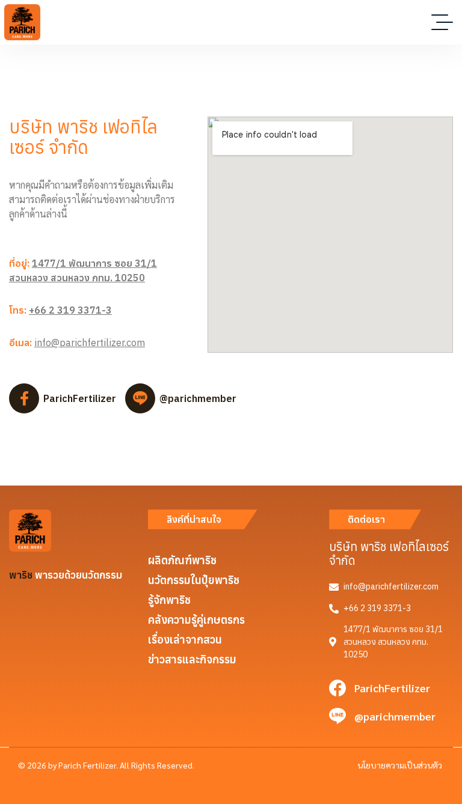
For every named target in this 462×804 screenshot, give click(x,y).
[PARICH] (22, 22)
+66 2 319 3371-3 (70, 310)
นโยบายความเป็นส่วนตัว (399, 765)
